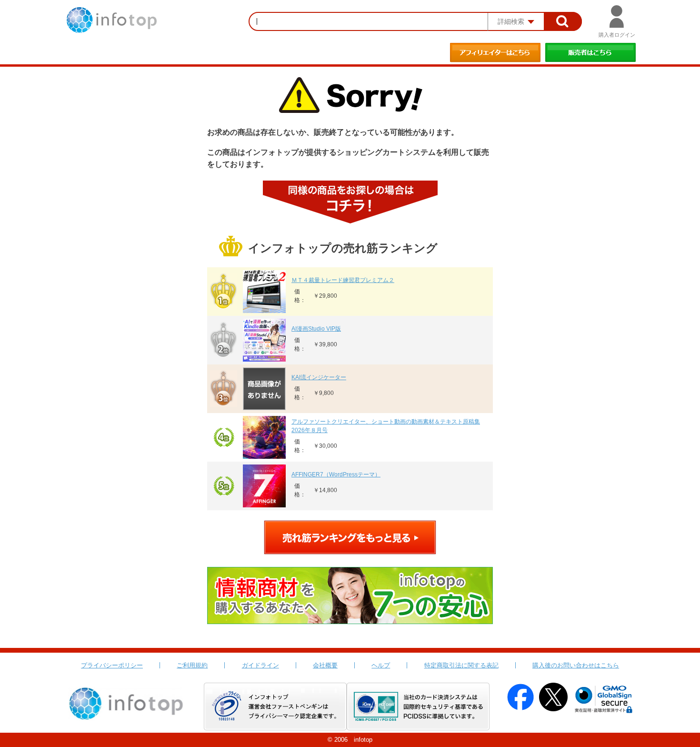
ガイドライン (260, 665)
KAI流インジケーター (318, 377)
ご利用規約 (192, 665)
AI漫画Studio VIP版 (316, 328)
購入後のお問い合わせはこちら (575, 665)
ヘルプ (380, 665)
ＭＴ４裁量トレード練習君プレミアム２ (342, 280)
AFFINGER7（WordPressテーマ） (335, 474)
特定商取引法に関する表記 (461, 665)
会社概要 (325, 665)
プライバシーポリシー (112, 665)
